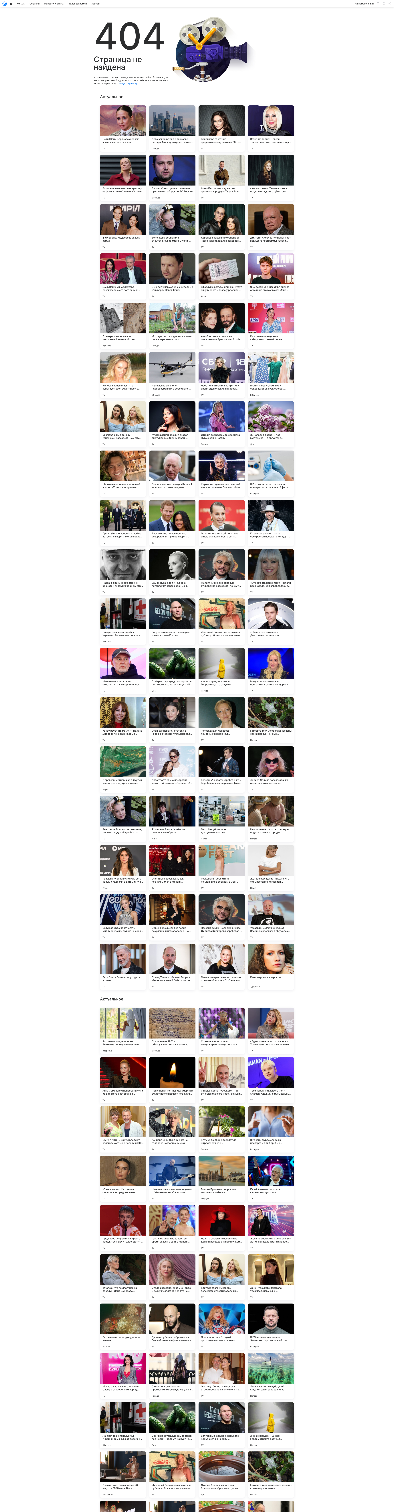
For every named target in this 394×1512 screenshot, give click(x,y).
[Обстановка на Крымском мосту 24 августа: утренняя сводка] (172, 1262)
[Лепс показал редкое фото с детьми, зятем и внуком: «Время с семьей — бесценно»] (172, 1213)
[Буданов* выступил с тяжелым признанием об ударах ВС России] (172, 178)
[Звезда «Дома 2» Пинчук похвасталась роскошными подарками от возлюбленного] (123, 1262)
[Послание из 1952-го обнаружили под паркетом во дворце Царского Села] (172, 1327)
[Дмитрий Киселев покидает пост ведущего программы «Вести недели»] (271, 227)
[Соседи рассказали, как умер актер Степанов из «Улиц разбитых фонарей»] (222, 1164)
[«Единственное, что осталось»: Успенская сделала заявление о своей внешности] (271, 1327)
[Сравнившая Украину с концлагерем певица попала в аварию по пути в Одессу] (222, 1327)
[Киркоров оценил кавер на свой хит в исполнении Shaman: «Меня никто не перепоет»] (222, 474)
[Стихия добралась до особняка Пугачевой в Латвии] (222, 424)
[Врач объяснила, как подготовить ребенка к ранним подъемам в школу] (271, 1262)
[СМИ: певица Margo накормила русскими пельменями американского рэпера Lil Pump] (172, 1164)
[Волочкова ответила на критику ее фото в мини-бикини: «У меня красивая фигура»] (123, 178)
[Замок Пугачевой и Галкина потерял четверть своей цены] (172, 572)
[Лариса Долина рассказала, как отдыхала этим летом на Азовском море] (271, 769)
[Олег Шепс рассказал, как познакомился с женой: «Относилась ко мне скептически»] (172, 868)
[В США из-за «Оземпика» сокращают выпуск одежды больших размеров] (271, 375)
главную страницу (127, 83)
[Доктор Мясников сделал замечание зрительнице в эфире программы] (271, 1115)
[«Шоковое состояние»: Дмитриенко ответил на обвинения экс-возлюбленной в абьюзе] (271, 621)
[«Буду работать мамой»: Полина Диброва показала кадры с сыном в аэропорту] (123, 720)
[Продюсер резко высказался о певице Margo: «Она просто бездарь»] (222, 1016)
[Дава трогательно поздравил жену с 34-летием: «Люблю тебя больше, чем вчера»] (172, 769)
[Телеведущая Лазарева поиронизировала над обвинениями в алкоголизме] (222, 720)
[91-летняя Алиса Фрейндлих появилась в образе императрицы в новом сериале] (172, 819)
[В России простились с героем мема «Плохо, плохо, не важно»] (271, 1065)
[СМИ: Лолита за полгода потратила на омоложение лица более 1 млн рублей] (271, 1016)
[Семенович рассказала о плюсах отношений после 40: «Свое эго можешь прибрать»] (222, 967)
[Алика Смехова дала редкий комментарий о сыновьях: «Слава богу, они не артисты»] (123, 1065)
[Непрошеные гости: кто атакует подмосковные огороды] (271, 819)
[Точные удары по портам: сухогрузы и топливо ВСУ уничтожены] (222, 1065)
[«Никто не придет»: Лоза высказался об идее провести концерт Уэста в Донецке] (123, 1115)
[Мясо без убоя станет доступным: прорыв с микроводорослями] (222, 819)
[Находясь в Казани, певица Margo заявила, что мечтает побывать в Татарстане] (222, 1213)
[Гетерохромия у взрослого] (271, 967)
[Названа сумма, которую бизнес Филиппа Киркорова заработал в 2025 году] (222, 917)
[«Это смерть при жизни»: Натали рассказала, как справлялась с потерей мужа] (271, 572)
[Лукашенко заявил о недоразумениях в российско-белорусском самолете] (172, 375)
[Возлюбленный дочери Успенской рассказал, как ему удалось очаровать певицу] (123, 424)
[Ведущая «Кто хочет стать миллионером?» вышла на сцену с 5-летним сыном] (123, 917)
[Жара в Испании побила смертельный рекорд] (222, 1262)
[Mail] (4, 3)
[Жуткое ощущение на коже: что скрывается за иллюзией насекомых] (271, 868)
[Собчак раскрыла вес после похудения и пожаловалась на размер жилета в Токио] (172, 917)
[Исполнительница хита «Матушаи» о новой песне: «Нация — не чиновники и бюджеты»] (271, 326)
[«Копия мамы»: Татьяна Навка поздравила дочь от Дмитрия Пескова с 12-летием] (271, 178)
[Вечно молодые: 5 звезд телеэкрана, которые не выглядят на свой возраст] (271, 128)
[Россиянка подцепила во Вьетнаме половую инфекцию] (123, 1327)
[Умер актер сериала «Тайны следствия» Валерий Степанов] (271, 1164)
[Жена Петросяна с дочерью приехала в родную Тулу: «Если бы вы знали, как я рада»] (222, 178)
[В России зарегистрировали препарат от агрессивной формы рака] (271, 474)
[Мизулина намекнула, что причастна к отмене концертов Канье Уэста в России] (271, 671)
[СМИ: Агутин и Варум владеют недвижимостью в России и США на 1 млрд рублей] (123, 1425)
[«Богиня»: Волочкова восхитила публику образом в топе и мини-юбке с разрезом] (222, 621)
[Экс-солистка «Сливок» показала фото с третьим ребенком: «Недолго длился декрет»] (172, 1016)
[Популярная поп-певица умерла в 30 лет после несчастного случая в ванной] (172, 1376)
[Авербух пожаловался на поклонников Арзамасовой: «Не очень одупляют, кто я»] (222, 326)
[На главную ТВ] (9, 3)
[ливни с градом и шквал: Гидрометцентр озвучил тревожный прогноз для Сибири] (222, 671)
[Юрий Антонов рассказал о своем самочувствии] (271, 1474)
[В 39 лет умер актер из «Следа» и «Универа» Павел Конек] (172, 276)
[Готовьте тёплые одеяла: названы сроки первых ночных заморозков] (271, 720)
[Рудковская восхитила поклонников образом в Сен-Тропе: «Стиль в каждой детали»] (222, 868)
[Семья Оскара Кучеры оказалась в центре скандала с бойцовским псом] (172, 1115)
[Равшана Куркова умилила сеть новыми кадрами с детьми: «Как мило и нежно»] (123, 868)
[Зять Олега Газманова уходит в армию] (123, 967)
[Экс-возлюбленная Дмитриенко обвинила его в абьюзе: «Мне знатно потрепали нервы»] (271, 276)
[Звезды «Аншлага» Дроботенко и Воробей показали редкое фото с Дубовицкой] (222, 769)
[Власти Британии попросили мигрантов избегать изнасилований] (222, 1474)
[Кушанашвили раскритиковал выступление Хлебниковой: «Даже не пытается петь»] (172, 424)
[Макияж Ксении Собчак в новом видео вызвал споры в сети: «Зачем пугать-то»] (222, 523)
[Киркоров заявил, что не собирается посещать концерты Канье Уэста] (271, 523)
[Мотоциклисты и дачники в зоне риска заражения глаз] (172, 326)
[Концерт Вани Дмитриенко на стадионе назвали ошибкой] (172, 1425)
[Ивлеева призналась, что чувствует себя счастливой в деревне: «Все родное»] (123, 375)
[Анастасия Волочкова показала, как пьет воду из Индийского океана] (123, 819)
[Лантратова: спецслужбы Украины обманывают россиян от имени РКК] (123, 621)
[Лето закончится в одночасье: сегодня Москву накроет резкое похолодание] (172, 128)
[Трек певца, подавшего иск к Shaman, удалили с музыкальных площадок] (271, 1376)
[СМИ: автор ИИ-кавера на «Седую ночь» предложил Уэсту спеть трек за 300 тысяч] (271, 1213)
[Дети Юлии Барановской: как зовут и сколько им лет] (123, 128)
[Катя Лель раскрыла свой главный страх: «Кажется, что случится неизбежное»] (123, 1213)
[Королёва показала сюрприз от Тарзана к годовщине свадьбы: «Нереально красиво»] (222, 227)
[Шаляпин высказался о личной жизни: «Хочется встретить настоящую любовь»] (123, 474)
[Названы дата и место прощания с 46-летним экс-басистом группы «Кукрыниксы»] (172, 1474)
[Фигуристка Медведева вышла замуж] (123, 227)
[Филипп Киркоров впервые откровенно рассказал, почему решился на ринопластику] (222, 572)
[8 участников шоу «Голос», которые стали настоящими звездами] (172, 1065)
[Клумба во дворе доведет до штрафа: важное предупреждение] (222, 1425)
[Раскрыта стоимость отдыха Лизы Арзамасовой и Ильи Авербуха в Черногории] (123, 1016)
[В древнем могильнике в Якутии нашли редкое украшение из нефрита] (123, 769)
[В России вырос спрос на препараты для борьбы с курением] (271, 1425)
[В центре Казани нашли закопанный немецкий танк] (123, 326)
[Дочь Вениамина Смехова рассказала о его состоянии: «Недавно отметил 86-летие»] (123, 276)
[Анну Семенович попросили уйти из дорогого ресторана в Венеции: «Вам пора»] (123, 1376)
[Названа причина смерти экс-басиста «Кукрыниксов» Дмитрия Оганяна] (123, 572)
